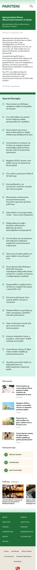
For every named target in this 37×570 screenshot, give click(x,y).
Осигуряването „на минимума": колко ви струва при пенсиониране (19, 186)
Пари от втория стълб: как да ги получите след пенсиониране (18, 325)
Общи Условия (27, 551)
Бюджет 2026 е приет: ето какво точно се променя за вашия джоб (18, 163)
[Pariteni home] (10, 6)
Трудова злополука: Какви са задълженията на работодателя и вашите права (18, 366)
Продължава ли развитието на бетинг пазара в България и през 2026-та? (19, 286)
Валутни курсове (15, 470)
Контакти (18, 561)
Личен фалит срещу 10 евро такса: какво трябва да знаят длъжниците (18, 351)
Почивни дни (14, 462)
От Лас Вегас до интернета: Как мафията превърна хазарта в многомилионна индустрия (19, 242)
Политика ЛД (9, 556)
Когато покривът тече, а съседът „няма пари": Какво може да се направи (18, 338)
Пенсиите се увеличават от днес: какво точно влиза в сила (19, 256)
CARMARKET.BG (7, 532)
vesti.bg (14, 482)
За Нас (6, 551)
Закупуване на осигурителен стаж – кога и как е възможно (19, 213)
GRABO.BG (24, 527)
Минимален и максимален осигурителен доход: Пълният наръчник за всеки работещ (18, 200)
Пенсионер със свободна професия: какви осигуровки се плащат (19, 106)
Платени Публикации (23, 556)
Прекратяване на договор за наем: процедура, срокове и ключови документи (19, 312)
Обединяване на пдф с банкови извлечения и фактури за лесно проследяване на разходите (18, 226)
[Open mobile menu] (31, 6)
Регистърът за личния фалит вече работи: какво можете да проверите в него (19, 132)
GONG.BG (5, 527)
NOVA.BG (5, 541)
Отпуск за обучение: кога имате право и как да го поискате (17, 299)
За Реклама (15, 551)
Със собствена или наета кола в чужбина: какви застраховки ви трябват (18, 119)
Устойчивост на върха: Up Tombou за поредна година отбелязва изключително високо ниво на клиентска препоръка (18, 148)
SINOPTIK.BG (25, 522)
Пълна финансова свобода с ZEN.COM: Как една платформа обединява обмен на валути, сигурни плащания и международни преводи (19, 271)
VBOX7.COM (6, 522)
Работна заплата (15, 454)
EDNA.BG (24, 517)
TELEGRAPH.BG (26, 537)
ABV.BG (4, 517)
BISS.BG (5, 537)
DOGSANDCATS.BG (27, 532)
